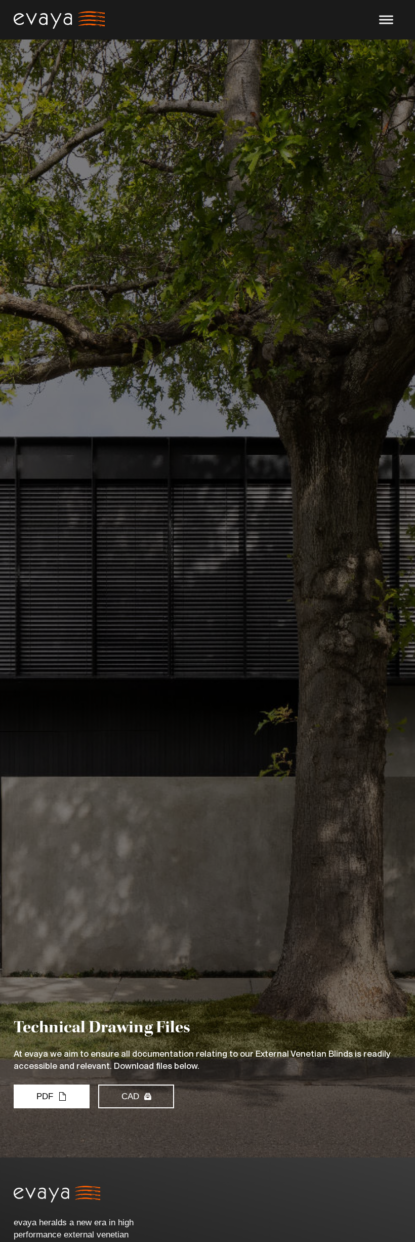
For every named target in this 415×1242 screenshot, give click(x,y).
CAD (130, 1096)
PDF (44, 1096)
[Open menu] (386, 20)
